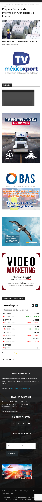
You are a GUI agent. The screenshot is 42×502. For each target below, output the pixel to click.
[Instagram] (18, 424)
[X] (24, 424)
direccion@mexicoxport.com (20, 388)
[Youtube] (29, 424)
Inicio (3, 4)
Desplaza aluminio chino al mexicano (20, 41)
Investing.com (15, 353)
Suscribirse (12, 454)
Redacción (5, 44)
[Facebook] (13, 424)
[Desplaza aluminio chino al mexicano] (21, 29)
